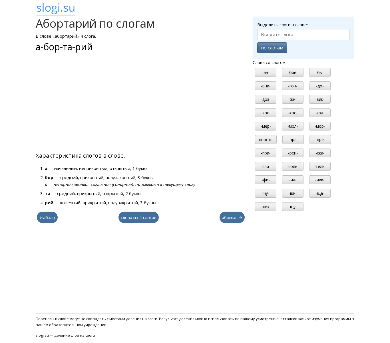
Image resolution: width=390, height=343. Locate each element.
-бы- (320, 72)
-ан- (266, 72)
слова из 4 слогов (138, 217)
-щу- (293, 206)
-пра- (293, 139)
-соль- (293, 166)
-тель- (320, 166)
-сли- (265, 166)
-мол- (293, 126)
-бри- (293, 72)
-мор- (320, 126)
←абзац (47, 217)
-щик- (265, 206)
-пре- (320, 139)
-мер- (266, 126)
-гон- (292, 86)
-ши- (293, 193)
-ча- (293, 179)
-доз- (266, 99)
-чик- (320, 179)
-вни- (266, 86)
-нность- (266, 139)
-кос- (292, 112)
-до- (320, 86)
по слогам (272, 48)
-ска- (320, 153)
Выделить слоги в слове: (282, 24)
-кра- (320, 112)
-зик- (320, 99)
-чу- (265, 193)
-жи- (293, 99)
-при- (266, 153)
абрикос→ (232, 217)
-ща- (320, 193)
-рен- (293, 153)
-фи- (266, 179)
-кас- (265, 112)
